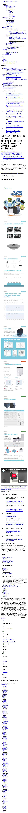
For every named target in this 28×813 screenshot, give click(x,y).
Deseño (10, 11)
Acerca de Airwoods (7, 573)
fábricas (5, 558)
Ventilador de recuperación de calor (16, 41)
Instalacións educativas (11, 23)
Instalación (11, 12)
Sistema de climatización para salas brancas (15, 46)
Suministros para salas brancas (12, 47)
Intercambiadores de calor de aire (13, 36)
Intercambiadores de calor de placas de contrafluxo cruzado (14, 510)
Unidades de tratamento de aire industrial (17, 33)
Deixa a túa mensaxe (5, 491)
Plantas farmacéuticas (10, 18)
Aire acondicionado (10, 34)
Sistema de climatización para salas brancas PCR (15, 486)
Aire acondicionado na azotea (12, 73)
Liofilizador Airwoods (10, 48)
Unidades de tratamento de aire (12, 28)
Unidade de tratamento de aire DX (16, 32)
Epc (9, 13)
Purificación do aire (10, 43)
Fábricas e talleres (10, 21)
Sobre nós (5, 5)
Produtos (5, 27)
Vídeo (7, 53)
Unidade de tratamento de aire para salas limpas (16, 69)
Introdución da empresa (11, 6)
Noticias (8, 50)
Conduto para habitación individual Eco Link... (13, 131)
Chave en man (12, 16)
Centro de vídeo (6, 572)
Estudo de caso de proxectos (12, 52)
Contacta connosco (7, 54)
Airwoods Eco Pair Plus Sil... (14, 114)
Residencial (8, 25)
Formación (11, 15)
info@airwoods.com (7, 628)
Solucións (5, 17)
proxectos (5, 569)
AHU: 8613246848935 (8, 639)
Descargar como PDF (18, 173)
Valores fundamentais (10, 9)
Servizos (8, 10)
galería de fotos (9, 7)
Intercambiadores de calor (14, 37)
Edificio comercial (10, 22)
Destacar (5, 49)
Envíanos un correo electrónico (7, 173)
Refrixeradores (9, 44)
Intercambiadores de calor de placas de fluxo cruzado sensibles (15, 502)
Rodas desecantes (11, 516)
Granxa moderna (9, 26)
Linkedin (5, 672)
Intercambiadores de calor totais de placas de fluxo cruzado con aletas (15, 524)
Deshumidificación (13, 42)
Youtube (5, 661)
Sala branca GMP (10, 20)
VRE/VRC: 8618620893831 (9, 641)
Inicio (4, 4)
